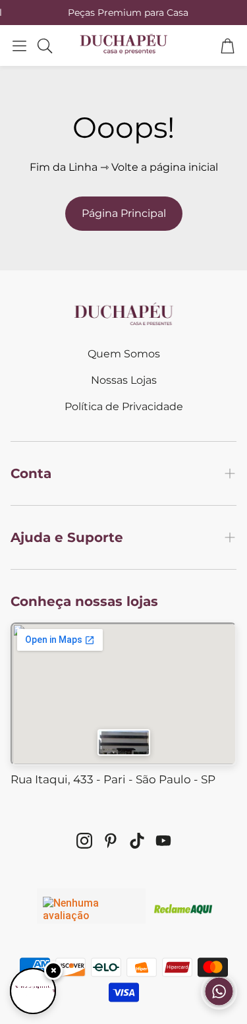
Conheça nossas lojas (84, 601)
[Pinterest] (111, 841)
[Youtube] (163, 841)
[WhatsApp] (219, 1006)
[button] (19, 45)
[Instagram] (84, 841)
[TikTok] (137, 841)
